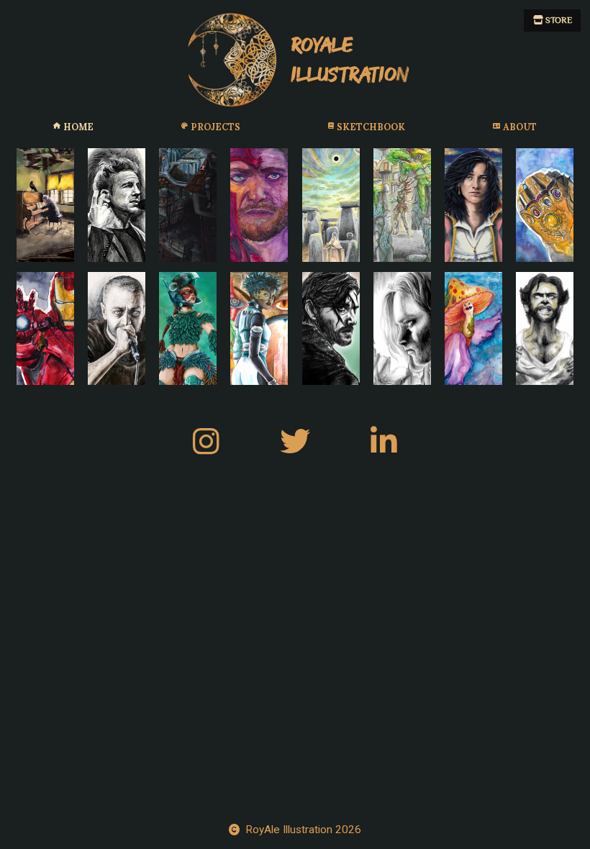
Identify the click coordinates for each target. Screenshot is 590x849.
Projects (215, 126)
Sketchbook (371, 126)
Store (557, 20)
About (520, 126)
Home (78, 126)
